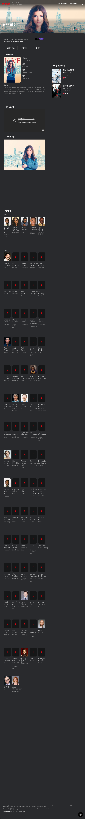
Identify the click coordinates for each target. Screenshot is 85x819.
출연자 (38, 48)
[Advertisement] (24, 192)
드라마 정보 (11, 48)
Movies (73, 4)
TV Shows (62, 4)
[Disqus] (24, 767)
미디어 (24, 48)
